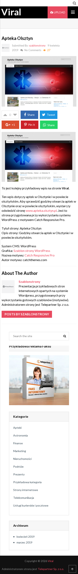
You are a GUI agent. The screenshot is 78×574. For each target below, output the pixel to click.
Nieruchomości (22, 458)
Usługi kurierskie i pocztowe (30, 505)
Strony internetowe (25, 490)
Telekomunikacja (23, 497)
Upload (59, 12)
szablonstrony (37, 45)
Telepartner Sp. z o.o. (51, 569)
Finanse (18, 443)
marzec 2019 (24, 542)
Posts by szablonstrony (27, 314)
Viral (11, 12)
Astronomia (20, 435)
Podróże (18, 466)
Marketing (19, 451)
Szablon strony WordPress (32, 250)
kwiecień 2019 (26, 536)
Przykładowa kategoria (27, 482)
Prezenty (19, 474)
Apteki (17, 427)
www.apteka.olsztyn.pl (41, 210)
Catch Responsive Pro (40, 255)
